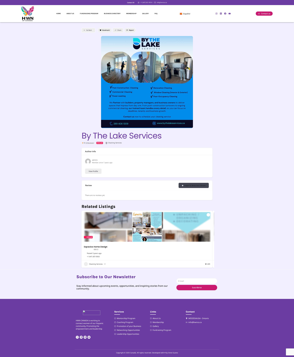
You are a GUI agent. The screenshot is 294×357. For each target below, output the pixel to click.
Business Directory (112, 13)
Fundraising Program (89, 13)
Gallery (145, 13)
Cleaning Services (115, 143)
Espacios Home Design (95, 246)
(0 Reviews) (89, 143)
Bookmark (106, 30)
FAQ (155, 13)
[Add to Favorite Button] (208, 215)
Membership (131, 13)
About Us (70, 13)
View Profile (93, 171)
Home (58, 13)
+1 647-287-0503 (93, 257)
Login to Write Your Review (195, 185)
